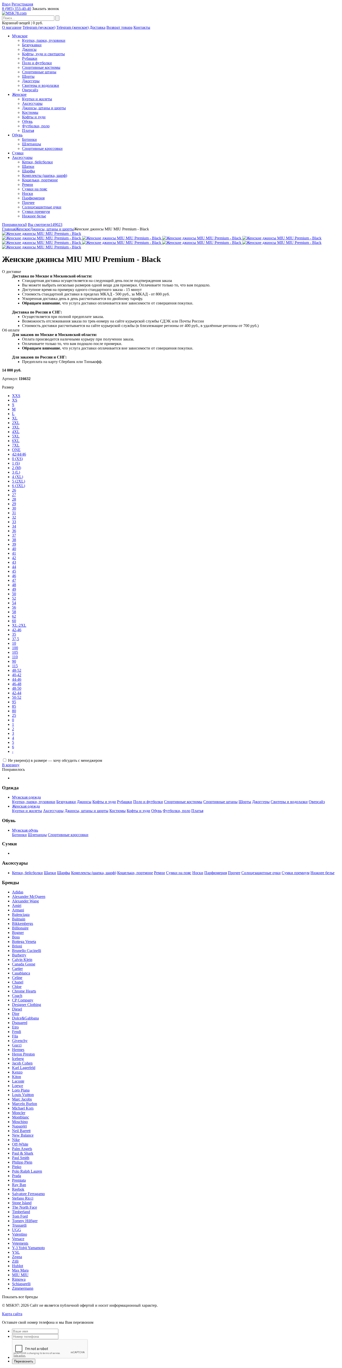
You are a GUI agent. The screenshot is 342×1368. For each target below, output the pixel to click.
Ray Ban (19, 1185)
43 (14, 562)
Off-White (20, 1144)
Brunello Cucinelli (26, 950)
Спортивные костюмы (41, 67)
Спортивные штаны (39, 72)
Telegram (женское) (72, 27)
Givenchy (20, 1041)
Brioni (17, 946)
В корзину (11, 765)
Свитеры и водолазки (40, 85)
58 (14, 612)
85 (14, 706)
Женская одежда (26, 806)
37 (14, 535)
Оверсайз (30, 90)
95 (14, 702)
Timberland (21, 1212)
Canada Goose (23, 964)
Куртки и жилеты (37, 99)
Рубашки (29, 58)
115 (15, 666)
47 (14, 580)
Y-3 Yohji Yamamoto (28, 1248)
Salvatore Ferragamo (28, 1194)
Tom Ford (20, 1216)
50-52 (16, 697)
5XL (16, 436)
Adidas (17, 892)
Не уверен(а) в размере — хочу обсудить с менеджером (55, 760)
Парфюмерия (33, 198)
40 (14, 549)
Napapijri (19, 1126)
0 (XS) (17, 459)
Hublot (17, 1266)
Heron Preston (23, 1054)
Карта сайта (12, 1314)
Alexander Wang (25, 901)
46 (14, 576)
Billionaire (20, 928)
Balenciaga (21, 914)
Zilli (15, 1261)
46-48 (16, 684)
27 (14, 495)
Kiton (16, 1077)
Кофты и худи (34, 117)
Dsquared (19, 1022)
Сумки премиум (36, 211)
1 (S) (16, 463)
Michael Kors (23, 1108)
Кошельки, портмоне (40, 180)
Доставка (97, 27)
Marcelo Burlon (24, 1104)
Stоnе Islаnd (22, 1203)
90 (14, 661)
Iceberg (18, 1059)
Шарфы (28, 171)
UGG (16, 1230)
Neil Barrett (21, 1131)
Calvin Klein (22, 959)
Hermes (18, 1050)
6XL (16, 441)
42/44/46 (19, 454)
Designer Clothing (26, 1004)
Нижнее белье (34, 216)
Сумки (18, 153)
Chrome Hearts (24, 991)
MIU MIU (20, 1275)
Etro (15, 1027)
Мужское (20, 36)
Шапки (28, 166)
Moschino (20, 1122)
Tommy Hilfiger (25, 1221)
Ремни (27, 184)
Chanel (17, 982)
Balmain (18, 919)
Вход (6, 4)
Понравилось (14, 224)
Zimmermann (22, 1288)
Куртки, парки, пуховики (43, 40)
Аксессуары (32, 103)
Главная (9, 229)
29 (14, 504)
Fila (15, 1036)
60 (14, 621)
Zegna (17, 1257)
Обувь (27, 121)
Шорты (28, 76)
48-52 (16, 670)
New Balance (23, 1135)
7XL (16, 445)
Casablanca (21, 973)
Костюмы (30, 112)
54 (14, 603)
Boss (16, 937)
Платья (28, 130)
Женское (19, 94)
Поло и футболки (37, 63)
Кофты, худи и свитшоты (43, 54)
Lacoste (18, 1081)
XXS (16, 396)
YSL (16, 1252)
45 (14, 571)
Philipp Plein (22, 1162)
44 (14, 567)
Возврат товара (119, 27)
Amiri (16, 905)
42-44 (16, 693)
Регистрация (22, 4)
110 (15, 657)
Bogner (18, 932)
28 (14, 499)
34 (14, 526)
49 (14, 589)
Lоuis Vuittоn (23, 1095)
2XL (16, 423)
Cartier (17, 968)
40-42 (16, 675)
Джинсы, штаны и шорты (44, 108)
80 (14, 711)
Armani (18, 910)
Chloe (17, 986)
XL (15, 418)
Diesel (17, 1009)
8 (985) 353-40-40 (16, 9)
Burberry (19, 955)
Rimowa (19, 1279)
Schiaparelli (21, 1284)
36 (14, 531)
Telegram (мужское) (39, 27)
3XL (16, 427)
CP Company (22, 1000)
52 (14, 598)
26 (14, 490)
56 (14, 607)
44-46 (16, 679)
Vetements (20, 1243)
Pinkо (16, 1167)
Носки (27, 193)
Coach (17, 995)
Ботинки (29, 139)
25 (14, 715)
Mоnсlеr (18, 1113)
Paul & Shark (22, 1153)
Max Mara (20, 1270)
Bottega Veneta (24, 941)
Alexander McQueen (28, 896)
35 (14, 634)
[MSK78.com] (14, 13)
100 (15, 648)
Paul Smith (20, 1158)
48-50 (16, 688)
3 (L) (16, 472)
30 (14, 508)
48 (14, 585)
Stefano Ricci (22, 1198)
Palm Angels (22, 1149)
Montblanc (20, 1117)
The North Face (24, 1207)
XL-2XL (19, 625)
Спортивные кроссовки (42, 148)
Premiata (19, 1180)
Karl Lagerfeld (23, 1068)
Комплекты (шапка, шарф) (44, 175)
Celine (17, 977)
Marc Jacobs (22, 1099)
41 (14, 553)
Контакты (141, 27)
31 (14, 513)
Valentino (19, 1234)
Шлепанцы (31, 144)
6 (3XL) (18, 486)
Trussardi (19, 1225)
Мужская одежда (26, 797)
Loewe (17, 1086)
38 (14, 540)
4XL (16, 432)
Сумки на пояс (34, 189)
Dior (15, 1013)
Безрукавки (32, 45)
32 (14, 517)
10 (14, 643)
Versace (18, 1239)
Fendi (16, 1032)
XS (14, 400)
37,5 (15, 639)
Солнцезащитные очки (41, 207)
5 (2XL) (18, 481)
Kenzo (17, 1072)
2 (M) (16, 468)
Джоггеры (31, 81)
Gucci (17, 1045)
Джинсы (29, 49)
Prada (16, 1176)
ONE (16, 450)
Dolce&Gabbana (25, 1018)
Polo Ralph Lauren (27, 1171)
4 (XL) (17, 477)
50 (14, 594)
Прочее (28, 202)
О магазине (12, 27)
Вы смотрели (45, 224)
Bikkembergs (22, 923)
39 (14, 544)
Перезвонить (23, 1361)
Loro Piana (21, 1090)
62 (14, 616)
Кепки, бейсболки (37, 162)
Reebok (18, 1189)
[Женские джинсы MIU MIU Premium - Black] (41, 233)
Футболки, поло (36, 126)
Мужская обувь (25, 830)
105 (15, 652)
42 (14, 558)
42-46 (16, 630)
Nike (16, 1140)
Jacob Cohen (22, 1063)
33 (14, 522)
